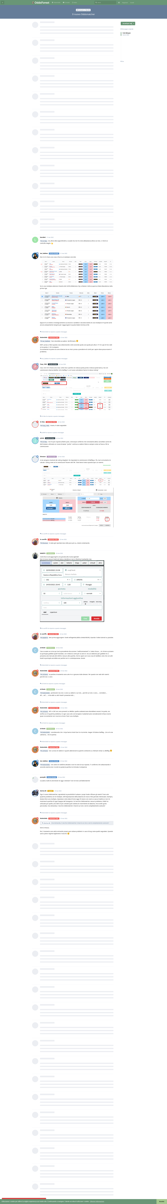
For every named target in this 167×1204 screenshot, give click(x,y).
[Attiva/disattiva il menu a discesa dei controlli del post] (111, 247)
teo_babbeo (46, 341)
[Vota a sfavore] (102, 247)
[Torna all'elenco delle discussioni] (2, 2)
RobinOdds (46, 693)
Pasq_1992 (45, 426)
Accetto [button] (161, 1201)
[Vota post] (97, 247)
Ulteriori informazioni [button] (97, 1201)
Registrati (125, 2)
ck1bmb (45, 674)
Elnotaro (45, 543)
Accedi (132, 2)
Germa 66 (47, 823)
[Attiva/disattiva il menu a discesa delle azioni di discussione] (133, 23)
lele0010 (45, 638)
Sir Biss (44, 241)
